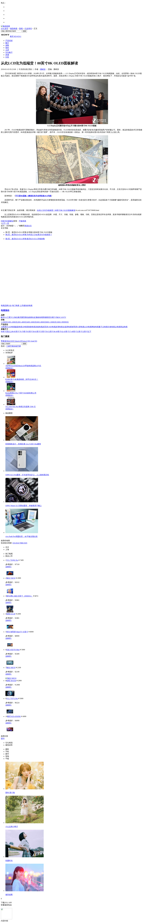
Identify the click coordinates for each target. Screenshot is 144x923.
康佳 (26, 317)
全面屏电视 (67, 327)
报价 (7, 48)
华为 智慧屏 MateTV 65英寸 (17, 632)
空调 (19, 346)
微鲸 (37, 317)
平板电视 (22, 221)
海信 (16, 317)
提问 (2, 738)
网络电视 (95, 327)
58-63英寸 (36, 331)
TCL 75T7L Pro (12, 698)
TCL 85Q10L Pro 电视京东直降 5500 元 (20, 407)
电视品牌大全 (6, 305)
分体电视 (111, 327)
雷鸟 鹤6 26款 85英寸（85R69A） (19, 596)
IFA (21, 341)
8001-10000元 (51, 322)
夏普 (23, 317)
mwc (25, 341)
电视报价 (5, 310)
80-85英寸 (15, 331)
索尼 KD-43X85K (14, 716)
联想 (48, 317)
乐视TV (53, 317)
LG (5, 317)
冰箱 (15, 346)
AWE (12, 341)
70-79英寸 (23, 331)
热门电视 (15, 305)
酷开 (2, 317)
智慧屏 (74, 327)
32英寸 (79, 331)
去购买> (8, 567)
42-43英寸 (65, 331)
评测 (7, 55)
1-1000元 (4, 322)
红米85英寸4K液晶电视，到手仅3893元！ (21, 379)
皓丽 (30, 317)
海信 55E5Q (11, 578)
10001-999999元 (62, 322)
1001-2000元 (12, 322)
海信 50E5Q (11, 668)
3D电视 (25, 327)
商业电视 (123, 327)
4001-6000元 (31, 322)
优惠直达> (9, 368)
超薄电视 (59, 327)
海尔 (58, 317)
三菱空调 (10, 346)
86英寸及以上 (6, 331)
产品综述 (9, 41)
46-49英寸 (57, 331)
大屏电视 (80, 327)
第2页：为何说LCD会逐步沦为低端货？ (28, 235)
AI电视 (3, 327)
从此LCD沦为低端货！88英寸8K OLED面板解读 (56, 210)
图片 (7, 43)
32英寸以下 (86, 331)
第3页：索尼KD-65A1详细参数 (25, 239)
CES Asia (30, 341)
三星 (9, 317)
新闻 (21, 28)
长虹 (34, 317)
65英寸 (30, 331)
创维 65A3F (10, 614)
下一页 (6, 223)
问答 (7, 57)
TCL (12, 317)
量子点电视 (103, 327)
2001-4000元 (22, 322)
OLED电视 (10, 327)
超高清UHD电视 (48, 327)
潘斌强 (42, 69)
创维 (41, 317)
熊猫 (44, 317)
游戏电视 (38, 327)
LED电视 (87, 327)
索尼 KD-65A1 (15, 36)
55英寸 (43, 331)
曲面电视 (18, 327)
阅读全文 (28, 226)
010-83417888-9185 (20, 543)
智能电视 (31, 327)
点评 (7, 50)
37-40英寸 (73, 331)
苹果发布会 (5, 341)
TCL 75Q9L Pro (12, 560)
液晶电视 (13, 28)
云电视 (117, 327)
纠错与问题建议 (7, 221)
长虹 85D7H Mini (13, 650)
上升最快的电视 (26, 305)
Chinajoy (17, 341)
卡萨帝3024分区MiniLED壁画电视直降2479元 (23, 366)
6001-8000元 (41, 322)
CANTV (63, 317)
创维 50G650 (11, 681)
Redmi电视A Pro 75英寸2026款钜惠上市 (20, 393)
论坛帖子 (9, 52)
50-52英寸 (50, 331)
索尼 (19, 317)
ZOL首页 (4, 28)
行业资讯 (28, 28)
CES (35, 341)
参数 (7, 45)
